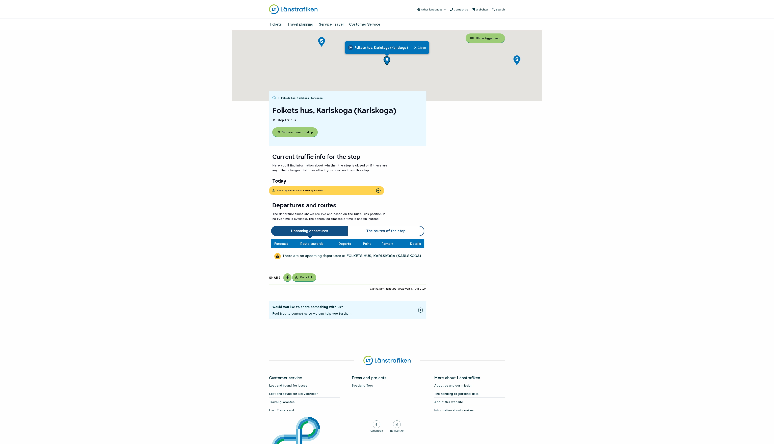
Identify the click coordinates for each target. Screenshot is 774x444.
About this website (448, 402)
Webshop (481, 9)
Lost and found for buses (288, 385)
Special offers (362, 385)
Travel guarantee (282, 402)
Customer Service (364, 24)
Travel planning (300, 24)
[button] (386, 61)
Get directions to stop (297, 132)
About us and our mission (453, 385)
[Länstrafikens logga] (293, 9)
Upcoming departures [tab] (309, 231)
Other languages (431, 9)
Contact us (460, 9)
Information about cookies (454, 410)
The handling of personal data (456, 394)
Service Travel (331, 24)
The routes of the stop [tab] (386, 231)
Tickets (275, 24)
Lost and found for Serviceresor (293, 394)
